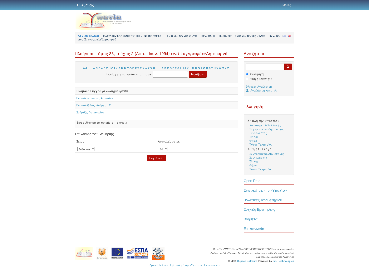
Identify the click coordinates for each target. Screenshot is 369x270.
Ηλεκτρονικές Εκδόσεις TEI (121, 36)
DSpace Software (247, 261)
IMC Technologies (283, 261)
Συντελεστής (258, 133)
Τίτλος (253, 137)
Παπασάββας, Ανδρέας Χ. (93, 105)
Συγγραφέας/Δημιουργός (266, 129)
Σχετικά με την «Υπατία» (265, 190)
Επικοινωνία (254, 228)
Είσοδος (286, 5)
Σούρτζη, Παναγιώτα (90, 112)
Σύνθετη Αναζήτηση (259, 86)
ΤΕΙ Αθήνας (84, 4)
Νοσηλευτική (152, 36)
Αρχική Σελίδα (88, 36)
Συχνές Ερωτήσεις (259, 209)
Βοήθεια (251, 218)
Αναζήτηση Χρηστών (263, 90)
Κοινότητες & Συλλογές (265, 125)
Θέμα (253, 141)
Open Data (252, 180)
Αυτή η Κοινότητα (261, 79)
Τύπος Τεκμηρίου (260, 144)
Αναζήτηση (257, 74)
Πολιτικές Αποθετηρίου (263, 199)
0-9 (85, 68)
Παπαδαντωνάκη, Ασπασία (94, 98)
